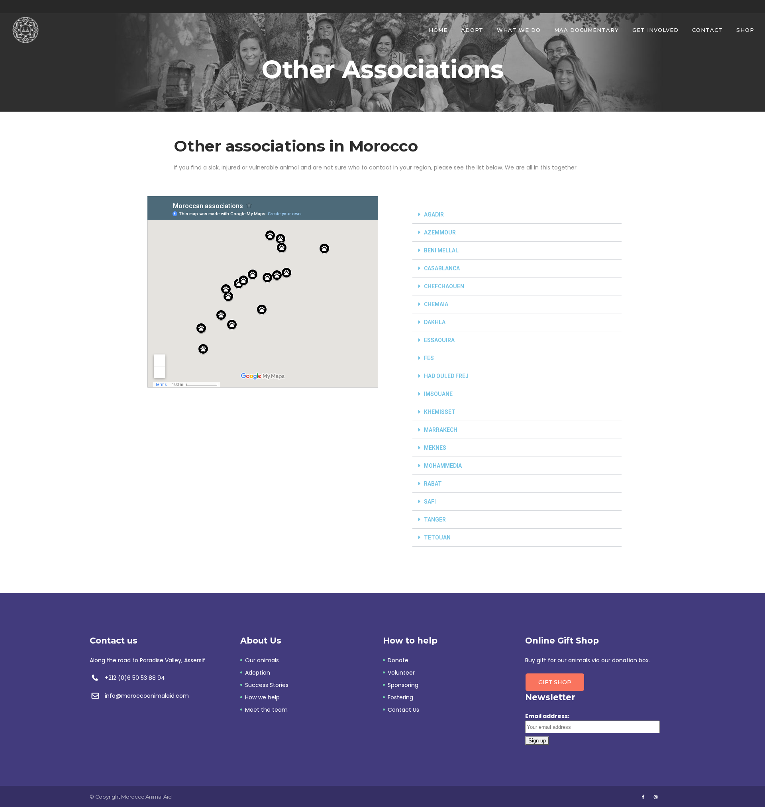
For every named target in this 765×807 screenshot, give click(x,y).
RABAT (433, 483)
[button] (517, 215)
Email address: (547, 716)
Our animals (262, 660)
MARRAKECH (440, 430)
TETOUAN (437, 537)
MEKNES (435, 448)
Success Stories (266, 685)
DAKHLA (434, 322)
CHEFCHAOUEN (444, 286)
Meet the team (266, 710)
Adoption (257, 673)
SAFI (430, 501)
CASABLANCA (442, 268)
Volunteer (401, 673)
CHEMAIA (436, 304)
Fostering (400, 697)
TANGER (435, 519)
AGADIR (434, 214)
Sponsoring (403, 685)
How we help (262, 697)
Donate (398, 660)
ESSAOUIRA (439, 340)
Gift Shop (554, 682)
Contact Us (403, 710)
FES (429, 358)
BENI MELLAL (441, 250)
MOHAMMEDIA (443, 466)
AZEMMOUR (440, 232)
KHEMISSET (439, 412)
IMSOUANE (438, 394)
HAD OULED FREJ (446, 376)
